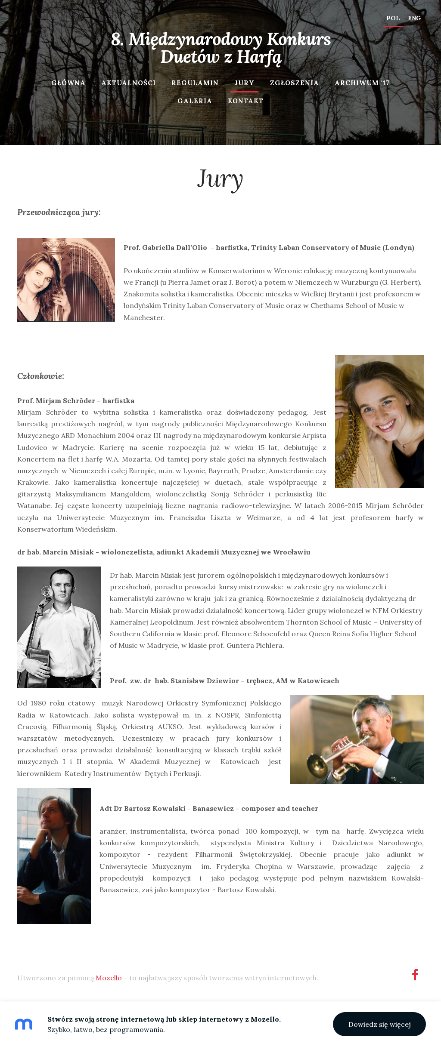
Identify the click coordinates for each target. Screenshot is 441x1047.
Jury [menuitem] (244, 83)
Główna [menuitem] (68, 83)
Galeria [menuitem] (194, 101)
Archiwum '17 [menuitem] (362, 83)
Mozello (109, 977)
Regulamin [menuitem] (195, 83)
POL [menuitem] (393, 18)
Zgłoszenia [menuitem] (294, 83)
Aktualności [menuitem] (128, 83)
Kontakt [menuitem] (246, 101)
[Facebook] (415, 974)
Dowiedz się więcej (379, 1024)
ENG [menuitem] (414, 18)
